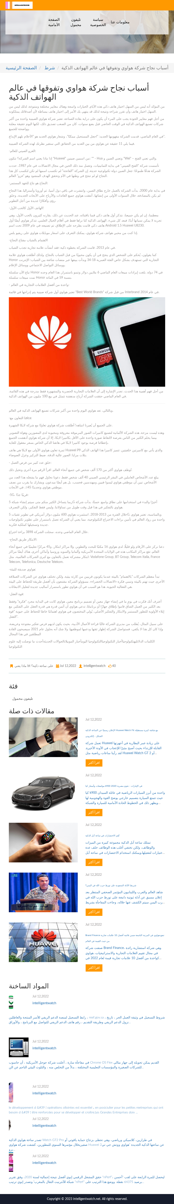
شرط (49, 68)
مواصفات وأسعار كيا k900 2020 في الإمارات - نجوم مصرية (113, 786)
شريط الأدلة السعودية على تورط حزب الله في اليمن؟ (110, 885)
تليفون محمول (75, 22)
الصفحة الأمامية (54, 22)
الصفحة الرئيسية (21, 68)
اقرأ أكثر (94, 763)
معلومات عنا (120, 22)
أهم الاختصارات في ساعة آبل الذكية (102, 836)
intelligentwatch (44, 1003)
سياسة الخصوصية (98, 22)
